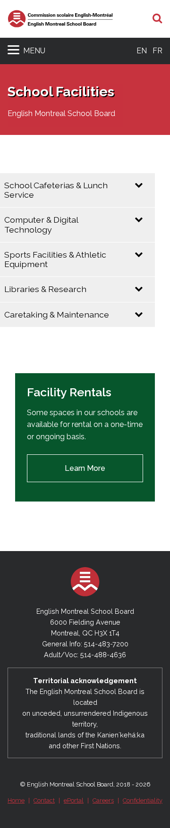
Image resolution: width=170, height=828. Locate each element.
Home (16, 800)
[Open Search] (157, 19)
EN (141, 50)
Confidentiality (142, 800)
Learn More (85, 468)
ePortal (74, 800)
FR (157, 50)
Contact (44, 800)
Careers (103, 800)
